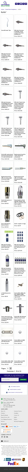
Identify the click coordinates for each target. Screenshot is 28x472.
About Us (3, 411)
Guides (15, 417)
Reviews (3, 421)
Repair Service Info (5, 417)
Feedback (16, 413)
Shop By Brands (4, 415)
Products (3, 413)
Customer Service (18, 411)
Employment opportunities (15, 392)
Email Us (6, 441)
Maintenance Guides (15, 389)
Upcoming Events (15, 386)
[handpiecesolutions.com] (5, 4)
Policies (15, 419)
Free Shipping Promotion (6, 419)
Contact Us (16, 415)
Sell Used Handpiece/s (19, 421)
